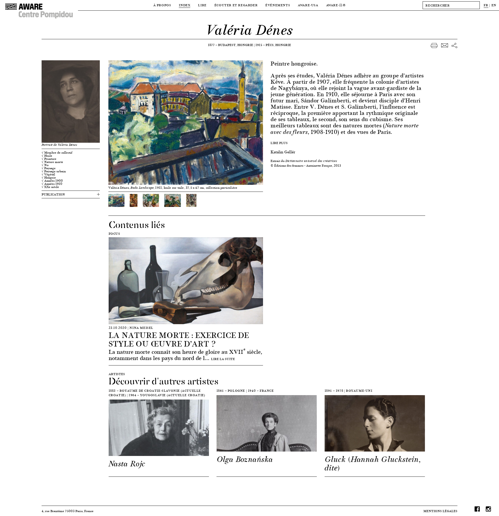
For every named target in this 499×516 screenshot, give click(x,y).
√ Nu (45, 165)
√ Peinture (49, 158)
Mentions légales (440, 510)
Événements (277, 5)
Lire (202, 5)
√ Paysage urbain (54, 171)
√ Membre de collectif (57, 152)
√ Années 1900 (52, 180)
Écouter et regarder (236, 5)
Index (184, 5)
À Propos (162, 5)
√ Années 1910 (52, 183)
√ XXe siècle (50, 186)
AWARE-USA (308, 5)
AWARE (336, 5)
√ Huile (47, 155)
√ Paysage (49, 168)
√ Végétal (48, 174)
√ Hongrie (49, 177)
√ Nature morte (52, 162)
